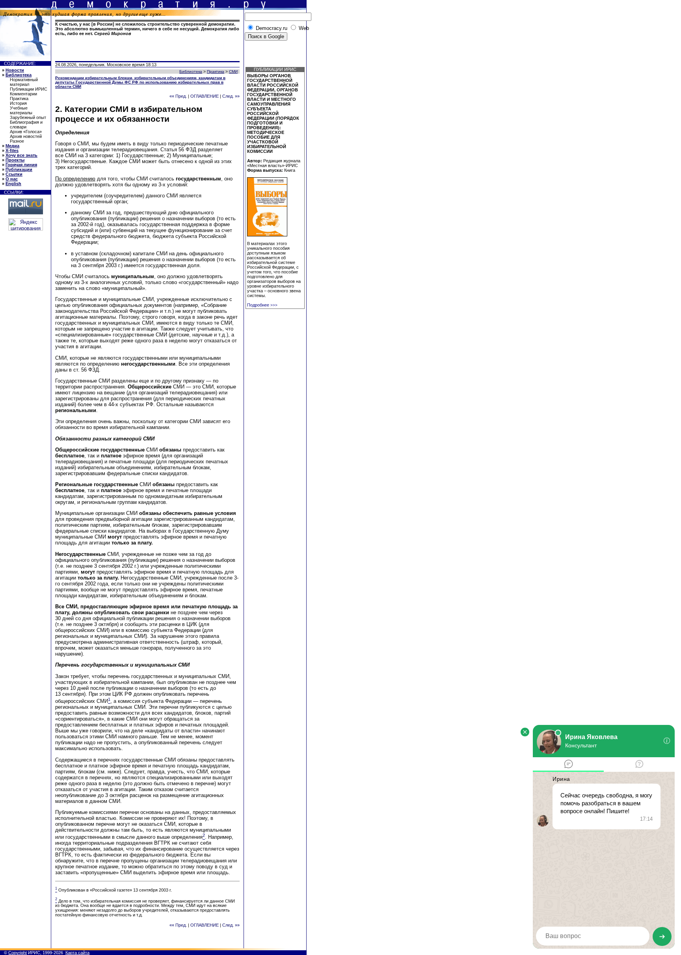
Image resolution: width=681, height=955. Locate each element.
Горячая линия (21, 164)
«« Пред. (178, 96)
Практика (19, 98)
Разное (17, 141)
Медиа (12, 145)
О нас (12, 179)
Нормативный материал (24, 82)
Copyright (17, 952)
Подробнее (262, 305)
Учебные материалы (21, 110)
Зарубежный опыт (28, 117)
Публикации (19, 169)
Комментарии (23, 93)
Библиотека (19, 74)
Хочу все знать (21, 155)
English (13, 183)
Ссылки (14, 174)
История (18, 103)
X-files (12, 150)
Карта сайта (77, 952)
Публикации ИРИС (28, 89)
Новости (15, 70)
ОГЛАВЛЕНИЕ (204, 96)
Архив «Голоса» (26, 131)
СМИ (233, 71)
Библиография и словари (26, 124)
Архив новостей (26, 136)
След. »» (231, 96)
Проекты (15, 160)
